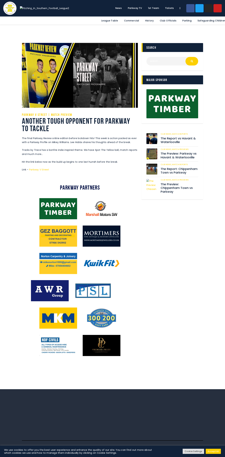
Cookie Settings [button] (193, 451)
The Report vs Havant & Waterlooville (178, 140)
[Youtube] (217, 8)
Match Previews (180, 149)
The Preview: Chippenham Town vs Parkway (177, 188)
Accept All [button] (213, 451)
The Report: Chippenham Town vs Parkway (179, 171)
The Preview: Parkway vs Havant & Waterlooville (179, 155)
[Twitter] (199, 8)
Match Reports (180, 134)
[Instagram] (208, 8)
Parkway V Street (39, 169)
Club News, (166, 134)
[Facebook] (190, 8)
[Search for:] (172, 61)
